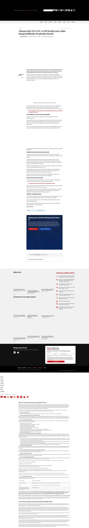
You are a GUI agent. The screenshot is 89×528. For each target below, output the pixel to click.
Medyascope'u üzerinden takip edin (38, 254)
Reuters (32, 206)
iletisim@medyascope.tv (35, 487)
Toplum (2, 383)
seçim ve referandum (40, 210)
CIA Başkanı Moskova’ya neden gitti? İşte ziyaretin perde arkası (48, 316)
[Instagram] (74, 10)
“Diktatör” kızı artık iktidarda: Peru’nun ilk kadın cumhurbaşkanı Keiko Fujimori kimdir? (33, 291)
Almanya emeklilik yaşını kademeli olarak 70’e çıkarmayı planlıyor (48, 290)
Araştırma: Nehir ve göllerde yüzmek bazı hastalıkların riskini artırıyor (19, 338)
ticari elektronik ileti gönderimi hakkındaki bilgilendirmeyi (66, 355)
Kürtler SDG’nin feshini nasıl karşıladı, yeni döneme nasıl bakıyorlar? (32, 316)
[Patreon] (54, 10)
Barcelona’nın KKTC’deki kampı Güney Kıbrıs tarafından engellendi (19, 316)
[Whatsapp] (59, 10)
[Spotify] (69, 10)
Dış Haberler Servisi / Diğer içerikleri (24, 297)
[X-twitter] (64, 10)
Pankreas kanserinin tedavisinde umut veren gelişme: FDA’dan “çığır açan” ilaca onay (48, 337)
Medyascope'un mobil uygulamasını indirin (35, 259)
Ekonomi (2, 385)
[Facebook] (66, 10)
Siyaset (20, 28)
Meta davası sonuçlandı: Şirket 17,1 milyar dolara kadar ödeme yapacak (33, 337)
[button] (48, 4)
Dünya (1, 387)
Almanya (28, 210)
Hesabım (2, 391)
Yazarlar (2, 381)
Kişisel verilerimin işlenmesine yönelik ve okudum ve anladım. (59, 355)
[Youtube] (56, 10)
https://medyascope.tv (35, 408)
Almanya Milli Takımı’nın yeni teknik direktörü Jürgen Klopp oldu (19, 290)
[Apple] (71, 10)
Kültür (1, 389)
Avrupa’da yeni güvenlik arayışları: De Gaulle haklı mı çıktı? (41, 183)
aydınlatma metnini (58, 355)
